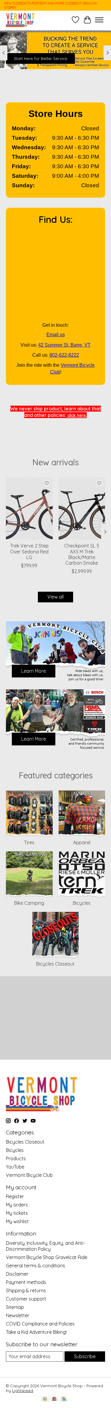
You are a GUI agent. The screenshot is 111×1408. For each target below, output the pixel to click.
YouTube (15, 1167)
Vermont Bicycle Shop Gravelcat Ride (46, 1257)
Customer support (26, 1299)
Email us (55, 334)
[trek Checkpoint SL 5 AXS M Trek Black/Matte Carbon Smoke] (82, 508)
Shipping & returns (26, 1290)
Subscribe (85, 1356)
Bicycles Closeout (55, 964)
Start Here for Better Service (40, 58)
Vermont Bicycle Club (29, 1175)
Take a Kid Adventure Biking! (36, 1332)
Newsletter (17, 1315)
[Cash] (45, 1399)
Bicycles (82, 903)
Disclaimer (17, 1274)
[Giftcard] (54, 1399)
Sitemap (15, 1307)
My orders (17, 1205)
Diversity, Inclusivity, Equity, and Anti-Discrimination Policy (45, 1246)
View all (55, 597)
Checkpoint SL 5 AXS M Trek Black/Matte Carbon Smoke (81, 554)
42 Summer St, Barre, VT (64, 344)
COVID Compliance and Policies (40, 1324)
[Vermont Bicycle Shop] (20, 19)
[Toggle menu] (99, 20)
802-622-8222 (64, 355)
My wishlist (17, 1221)
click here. (76, 415)
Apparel (81, 842)
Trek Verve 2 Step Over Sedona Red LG (29, 551)
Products (16, 1158)
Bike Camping (29, 903)
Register (15, 1196)
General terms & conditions (35, 1266)
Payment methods (26, 1282)
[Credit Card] (63, 1399)
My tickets (17, 1213)
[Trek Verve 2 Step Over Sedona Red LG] (29, 508)
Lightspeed (22, 1390)
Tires (29, 842)
